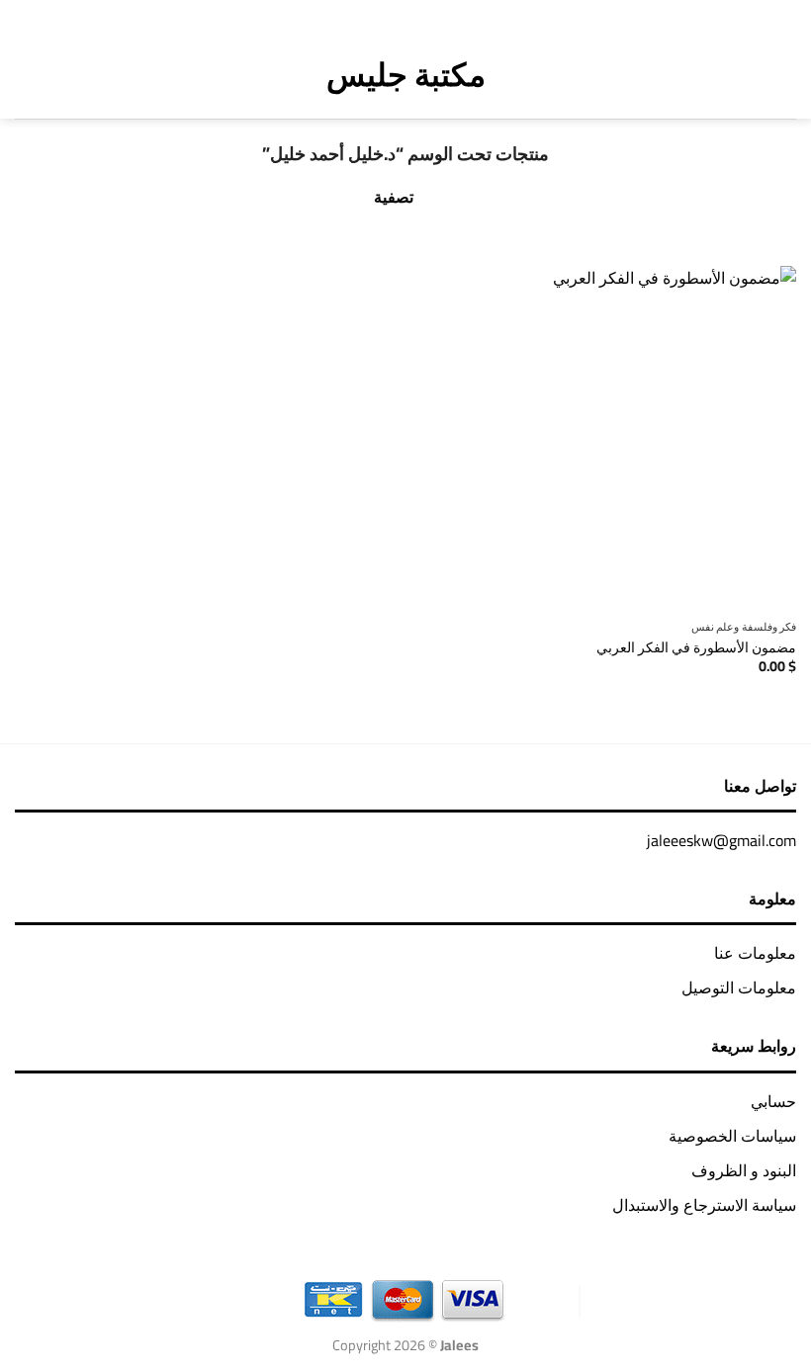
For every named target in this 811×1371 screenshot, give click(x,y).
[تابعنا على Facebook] (464, 15)
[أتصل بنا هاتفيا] (360, 15)
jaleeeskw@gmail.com (721, 840)
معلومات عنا (755, 953)
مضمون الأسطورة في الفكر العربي (696, 648)
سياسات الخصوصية (732, 1136)
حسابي (773, 1101)
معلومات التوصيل (738, 987)
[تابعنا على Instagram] (438, 15)
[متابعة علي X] (413, 15)
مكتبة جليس (406, 74)
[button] (781, 73)
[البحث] (65, 74)
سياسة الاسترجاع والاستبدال (704, 1205)
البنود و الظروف (743, 1170)
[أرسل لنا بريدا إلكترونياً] (386, 15)
